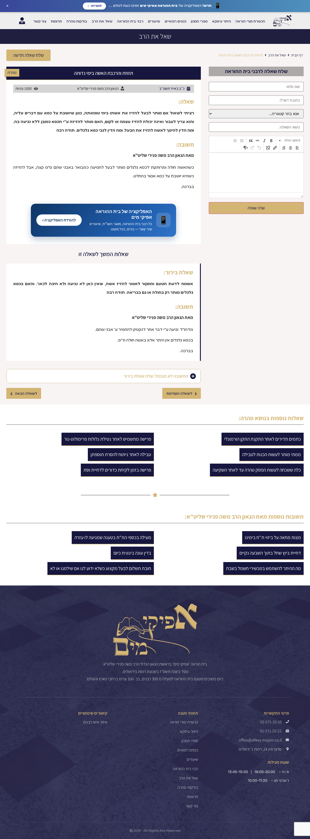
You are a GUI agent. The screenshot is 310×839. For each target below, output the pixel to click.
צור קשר (192, 806)
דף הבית (297, 55)
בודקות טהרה (188, 787)
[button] (28, 55)
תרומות (192, 796)
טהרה (246, 418)
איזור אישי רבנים (95, 722)
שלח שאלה (256, 208)
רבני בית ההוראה (185, 768)
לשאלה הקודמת (179, 394)
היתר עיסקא (189, 731)
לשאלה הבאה (26, 394)
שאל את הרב (155, 36)
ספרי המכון (190, 741)
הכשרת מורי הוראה (184, 722)
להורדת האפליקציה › (59, 220)
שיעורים (192, 759)
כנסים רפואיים (187, 750)
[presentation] (289, 140)
